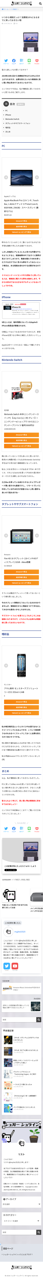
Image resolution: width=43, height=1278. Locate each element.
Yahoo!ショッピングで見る (21, 232)
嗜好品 (7, 127)
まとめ (7, 131)
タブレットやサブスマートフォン (17, 123)
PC (6, 110)
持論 (23, 880)
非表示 (20, 104)
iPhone (8, 115)
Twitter (7, 970)
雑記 (28, 880)
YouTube (14, 970)
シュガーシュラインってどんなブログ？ (18, 1254)
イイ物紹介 (16, 880)
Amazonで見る (21, 221)
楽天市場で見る (21, 226)
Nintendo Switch (12, 119)
